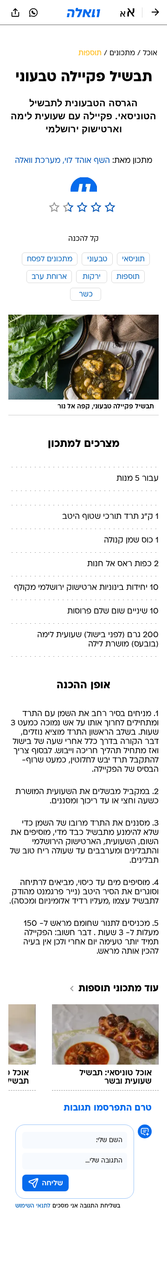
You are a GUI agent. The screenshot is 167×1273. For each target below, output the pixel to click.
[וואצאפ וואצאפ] (33, 12)
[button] (127, 12)
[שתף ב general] (15, 12)
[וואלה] (83, 12)
